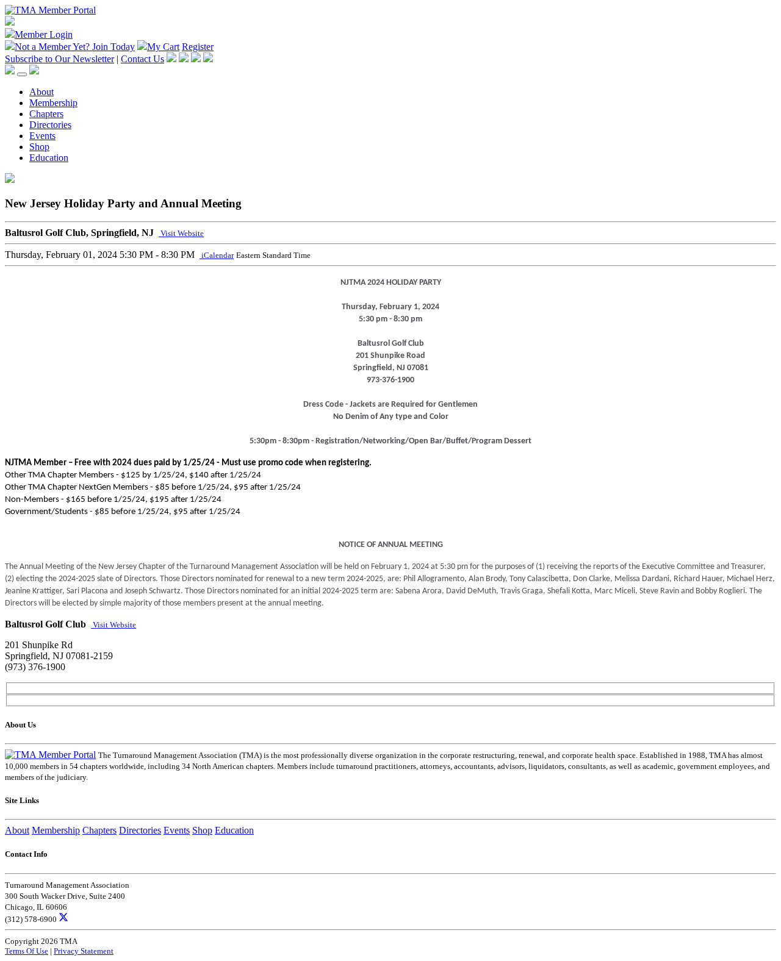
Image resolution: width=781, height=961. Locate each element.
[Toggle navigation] (22, 74)
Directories (50, 125)
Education (48, 157)
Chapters (46, 114)
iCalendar (217, 255)
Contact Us (142, 59)
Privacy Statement (83, 951)
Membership (53, 103)
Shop (39, 146)
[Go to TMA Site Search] (34, 71)
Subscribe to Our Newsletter (59, 59)
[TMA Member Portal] (50, 10)
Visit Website (181, 233)
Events (42, 135)
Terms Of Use (26, 951)
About (41, 92)
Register (198, 46)
